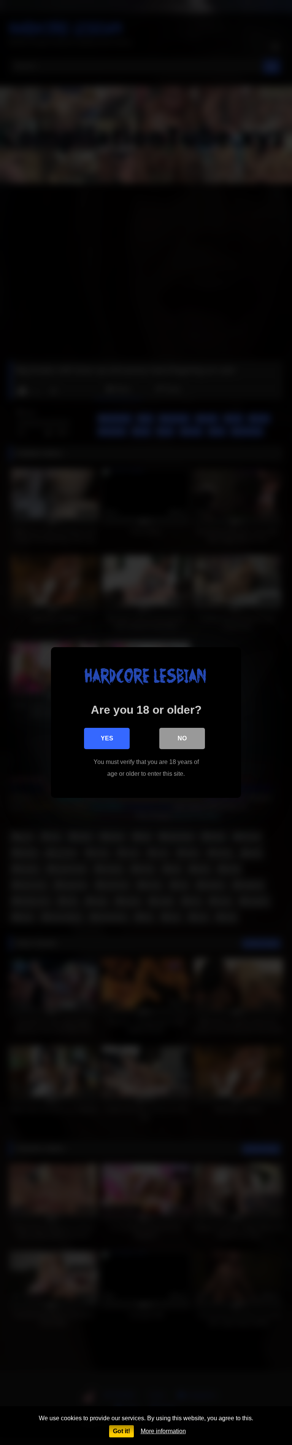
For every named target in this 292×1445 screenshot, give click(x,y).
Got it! (121, 1431)
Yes (107, 738)
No (182, 738)
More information (163, 1431)
